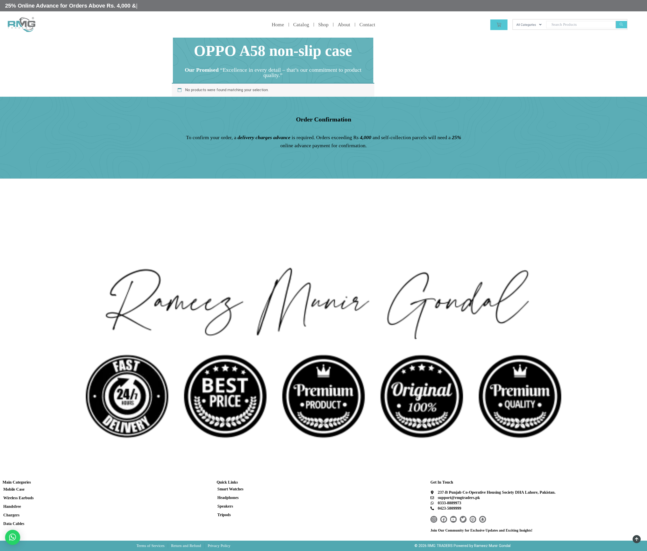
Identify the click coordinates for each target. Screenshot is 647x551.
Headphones (228, 497)
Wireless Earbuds (18, 498)
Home (278, 24)
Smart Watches (230, 489)
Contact (367, 24)
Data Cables (13, 523)
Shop (323, 24)
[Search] (621, 24)
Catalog (301, 24)
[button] (12, 537)
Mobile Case (14, 489)
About (344, 24)
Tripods (224, 515)
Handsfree (12, 506)
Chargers (11, 515)
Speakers (225, 506)
